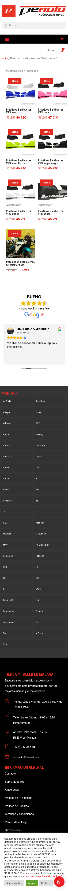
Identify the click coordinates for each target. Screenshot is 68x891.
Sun (37, 600)
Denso (6, 467)
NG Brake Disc (43, 545)
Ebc (37, 478)
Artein (38, 412)
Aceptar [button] (32, 883)
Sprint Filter (8, 600)
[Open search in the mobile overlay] (34, 25)
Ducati (6, 478)
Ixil (37, 501)
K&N (5, 523)
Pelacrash (8, 556)
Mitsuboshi (41, 534)
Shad (38, 589)
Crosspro (7, 456)
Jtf (37, 512)
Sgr (4, 589)
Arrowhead (41, 401)
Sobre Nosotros (14, 781)
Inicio (4, 58)
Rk (37, 567)
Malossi (7, 534)
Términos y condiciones (19, 814)
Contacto (10, 773)
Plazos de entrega (16, 822)
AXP (38, 423)
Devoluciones (13, 830)
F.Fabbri (6, 489)
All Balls (7, 401)
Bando (6, 434)
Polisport (40, 556)
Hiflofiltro (7, 501)
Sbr (4, 578)
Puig (5, 567)
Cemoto (7, 445)
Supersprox (8, 611)
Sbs (37, 578)
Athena (6, 423)
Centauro (40, 445)
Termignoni (8, 622)
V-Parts (39, 633)
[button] (59, 881)
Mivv (5, 545)
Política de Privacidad (18, 798)
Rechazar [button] (46, 883)
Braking (39, 434)
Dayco (39, 456)
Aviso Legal (12, 789)
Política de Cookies (17, 806)
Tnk (37, 622)
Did (37, 467)
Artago (6, 412)
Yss (5, 644)
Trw (5, 633)
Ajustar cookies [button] (14, 883)
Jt (4, 512)
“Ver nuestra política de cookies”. (43, 876)
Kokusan (40, 523)
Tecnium (40, 611)
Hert (38, 489)
